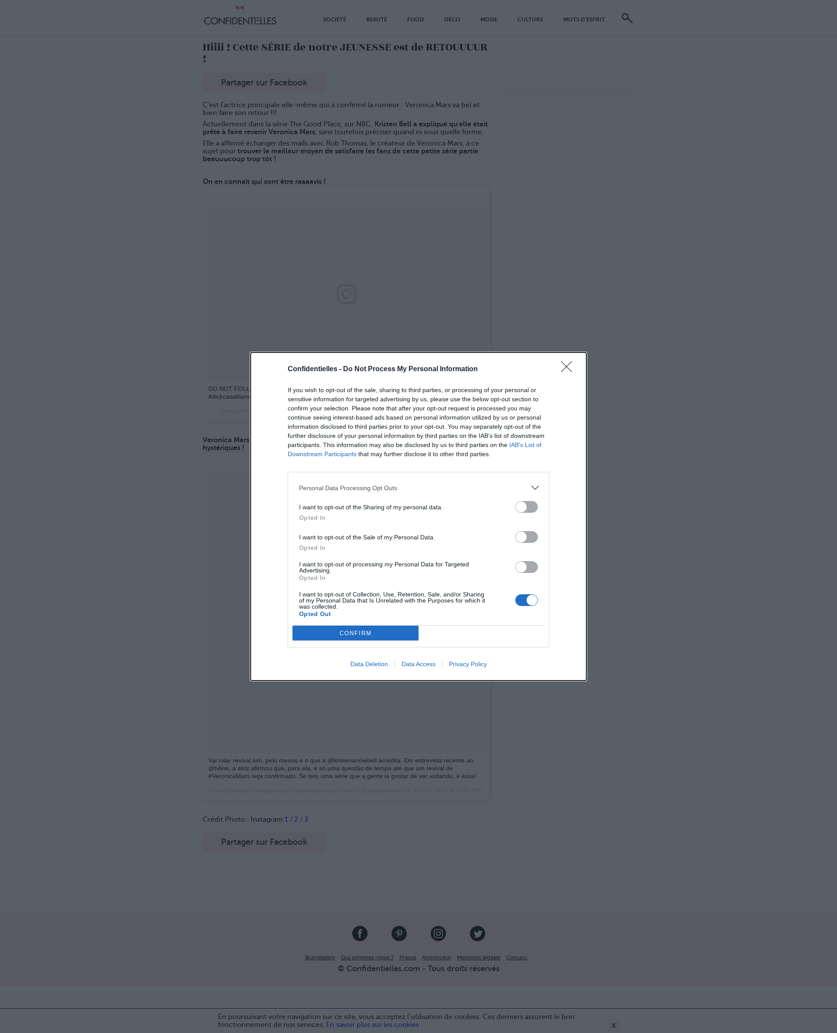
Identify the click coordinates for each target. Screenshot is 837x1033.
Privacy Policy (468, 663)
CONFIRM (356, 633)
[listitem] (418, 487)
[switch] (526, 507)
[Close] (569, 369)
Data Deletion (369, 663)
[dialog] (418, 516)
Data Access (418, 663)
